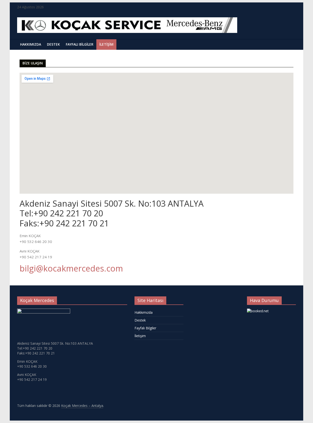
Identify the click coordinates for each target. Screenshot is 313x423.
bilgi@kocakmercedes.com (71, 268)
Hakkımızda (30, 44)
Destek (53, 44)
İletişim (106, 44)
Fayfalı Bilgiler (79, 44)
